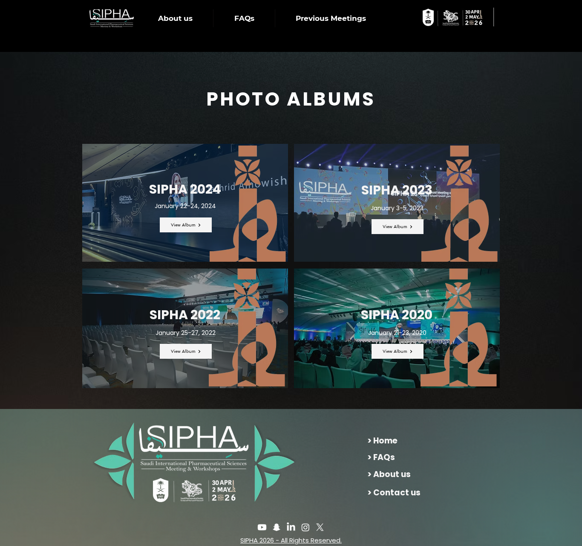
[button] (175, 18)
